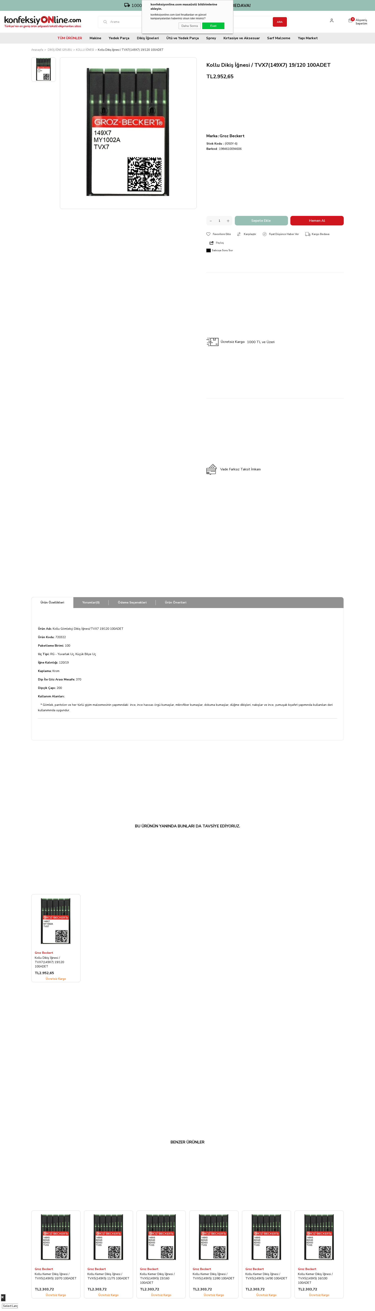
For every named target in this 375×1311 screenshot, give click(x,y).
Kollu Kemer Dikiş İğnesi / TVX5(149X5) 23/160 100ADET (157, 1278)
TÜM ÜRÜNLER (69, 38)
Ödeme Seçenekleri (132, 602)
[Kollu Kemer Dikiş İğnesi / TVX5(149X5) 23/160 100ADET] (161, 1238)
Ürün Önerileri (175, 602)
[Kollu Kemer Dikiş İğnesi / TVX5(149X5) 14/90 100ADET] (266, 1238)
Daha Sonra (189, 26)
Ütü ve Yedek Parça (182, 38)
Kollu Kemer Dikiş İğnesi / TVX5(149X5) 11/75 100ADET (108, 1276)
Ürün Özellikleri (52, 602)
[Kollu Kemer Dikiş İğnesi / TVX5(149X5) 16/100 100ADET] (319, 1238)
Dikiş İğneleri (148, 38)
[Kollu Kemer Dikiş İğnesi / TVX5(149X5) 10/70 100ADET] (55, 1238)
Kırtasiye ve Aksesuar (242, 38)
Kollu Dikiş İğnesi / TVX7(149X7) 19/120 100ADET (49, 962)
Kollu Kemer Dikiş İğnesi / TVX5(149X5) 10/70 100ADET (56, 1276)
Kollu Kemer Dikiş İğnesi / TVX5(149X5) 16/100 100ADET (315, 1278)
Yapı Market (308, 38)
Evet (213, 26)
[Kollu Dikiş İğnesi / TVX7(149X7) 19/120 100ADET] (55, 921)
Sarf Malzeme (278, 38)
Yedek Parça (119, 38)
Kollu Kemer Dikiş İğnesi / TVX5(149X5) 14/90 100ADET (266, 1276)
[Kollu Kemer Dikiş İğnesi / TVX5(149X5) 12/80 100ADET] (213, 1238)
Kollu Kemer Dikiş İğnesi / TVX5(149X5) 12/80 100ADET (214, 1276)
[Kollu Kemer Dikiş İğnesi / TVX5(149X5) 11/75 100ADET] (108, 1238)
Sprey (211, 38)
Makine (95, 38)
